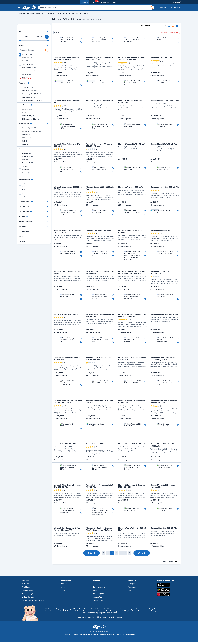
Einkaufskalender (28, 597)
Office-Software (62, 13)
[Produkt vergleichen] (81, 42)
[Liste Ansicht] (169, 26)
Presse (63, 590)
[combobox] (96, 7)
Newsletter (132, 590)
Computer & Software (34, 13)
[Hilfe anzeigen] (28, 83)
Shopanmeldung (99, 587)
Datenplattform (27, 590)
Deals (94, 2)
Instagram (131, 584)
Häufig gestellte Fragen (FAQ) (33, 600)
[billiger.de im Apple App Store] (165, 585)
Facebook (132, 587)
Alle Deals (25, 584)
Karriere (63, 587)
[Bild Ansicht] (177, 26)
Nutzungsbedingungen (107, 634)
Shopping (85, 2)
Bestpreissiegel (27, 594)
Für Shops (96, 584)
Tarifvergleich (104, 2)
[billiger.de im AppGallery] (165, 594)
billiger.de (22, 13)
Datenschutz (67, 634)
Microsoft (57, 32)
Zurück (92, 553)
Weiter (140, 553)
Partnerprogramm (99, 594)
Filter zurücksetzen (25, 78)
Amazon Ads (97, 597)
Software (49, 13)
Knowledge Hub (98, 600)
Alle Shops (26, 587)
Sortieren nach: (135, 26)
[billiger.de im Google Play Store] (165, 590)
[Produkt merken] (81, 38)
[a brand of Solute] (174, 2)
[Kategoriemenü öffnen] (19, 7)
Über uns (64, 584)
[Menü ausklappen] (43, 13)
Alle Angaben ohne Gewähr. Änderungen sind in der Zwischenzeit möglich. (131, 609)
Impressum (95, 634)
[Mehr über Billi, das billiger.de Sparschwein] (31, 613)
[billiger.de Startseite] (29, 7)
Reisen (114, 2)
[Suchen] (151, 7)
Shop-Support (98, 590)
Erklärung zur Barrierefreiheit (125, 634)
